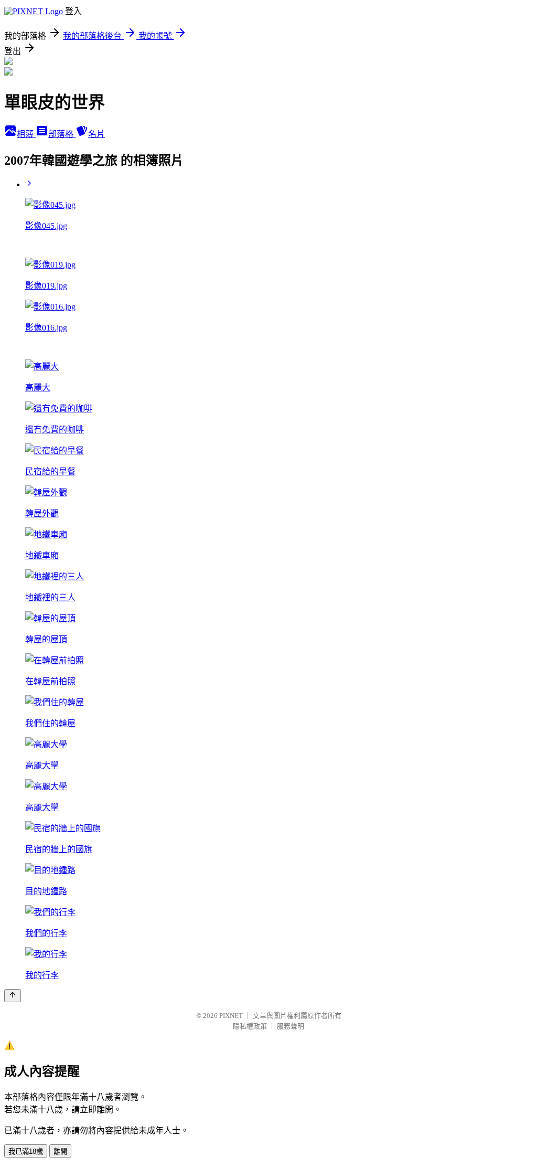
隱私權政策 (250, 1026)
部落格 (62, 134)
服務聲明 (290, 1026)
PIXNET (231, 1016)
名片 (96, 134)
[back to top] (12, 995)
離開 (60, 1151)
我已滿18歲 (25, 1151)
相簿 (26, 134)
